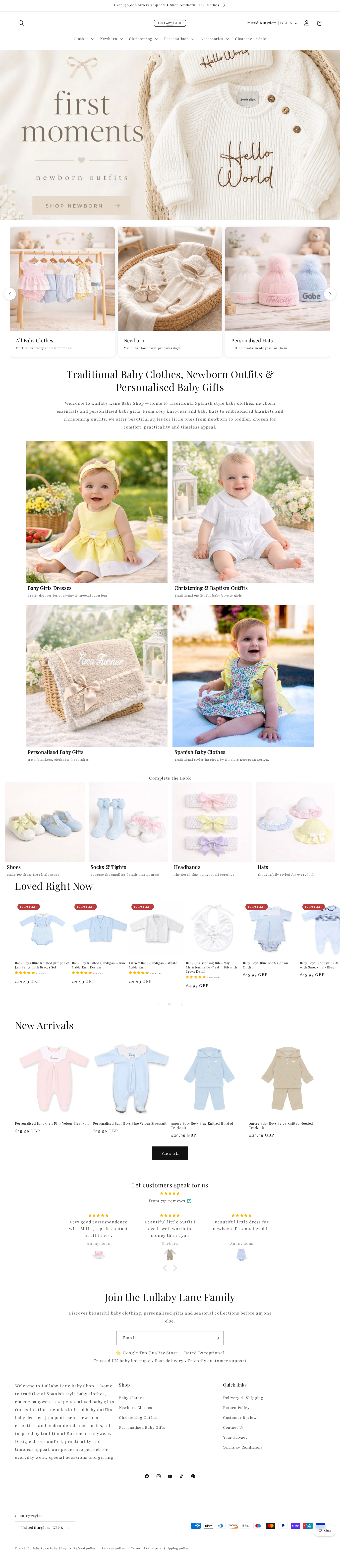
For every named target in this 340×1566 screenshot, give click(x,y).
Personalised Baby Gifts (142, 1427)
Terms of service (144, 1548)
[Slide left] (158, 1004)
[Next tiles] (330, 294)
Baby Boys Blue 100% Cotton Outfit (265, 965)
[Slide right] (181, 1004)
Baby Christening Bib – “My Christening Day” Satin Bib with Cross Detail (211, 967)
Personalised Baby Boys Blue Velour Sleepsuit (130, 1123)
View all (170, 1153)
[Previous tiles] (10, 294)
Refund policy (84, 1548)
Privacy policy (113, 1548)
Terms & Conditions (243, 1447)
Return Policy (236, 1407)
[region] (170, 830)
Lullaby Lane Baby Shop (47, 1548)
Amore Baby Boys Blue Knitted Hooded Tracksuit (202, 1125)
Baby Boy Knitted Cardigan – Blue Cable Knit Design (99, 965)
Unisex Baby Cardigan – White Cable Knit (153, 965)
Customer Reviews (241, 1417)
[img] (170, 1193)
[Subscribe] (217, 1338)
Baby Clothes (131, 1397)
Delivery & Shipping (243, 1397)
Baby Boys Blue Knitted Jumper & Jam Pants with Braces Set (42, 965)
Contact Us (233, 1427)
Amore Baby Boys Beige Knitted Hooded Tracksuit (281, 1125)
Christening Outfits (138, 1417)
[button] (21, 23)
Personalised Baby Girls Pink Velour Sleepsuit (52, 1123)
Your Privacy (235, 1437)
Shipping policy (176, 1548)
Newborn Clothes (135, 1407)
